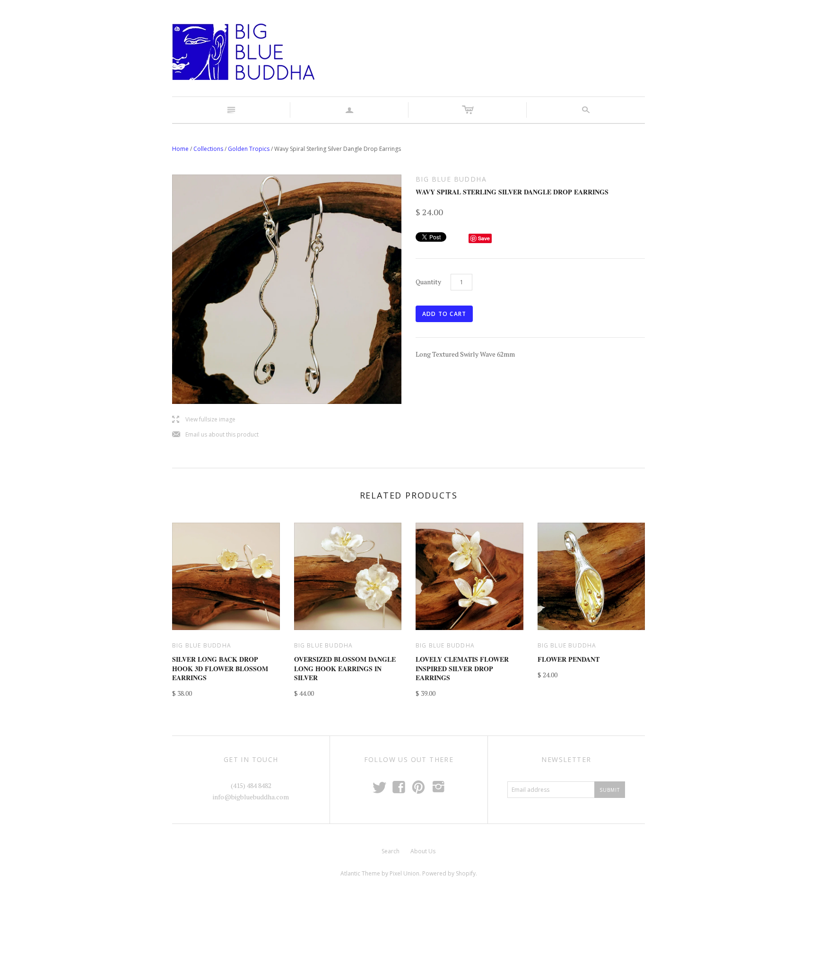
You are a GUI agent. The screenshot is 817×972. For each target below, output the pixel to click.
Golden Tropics (248, 149)
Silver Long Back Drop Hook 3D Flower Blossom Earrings (220, 668)
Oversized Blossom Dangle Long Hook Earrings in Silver (345, 668)
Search (391, 851)
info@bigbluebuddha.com (251, 796)
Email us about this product (215, 435)
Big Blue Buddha (201, 645)
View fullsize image (203, 420)
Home (180, 149)
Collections (208, 149)
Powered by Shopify (449, 873)
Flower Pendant (569, 659)
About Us (422, 851)
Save (484, 238)
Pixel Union (404, 873)
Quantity (428, 281)
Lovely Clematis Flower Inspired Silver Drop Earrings (462, 668)
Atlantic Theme (360, 873)
